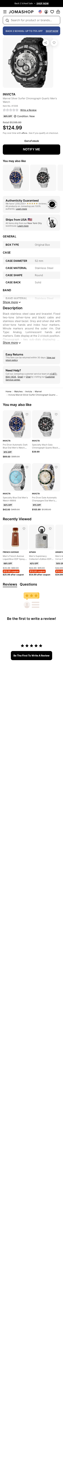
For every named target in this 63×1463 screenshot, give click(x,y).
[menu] (5, 12)
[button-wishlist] (52, 12)
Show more (10, 342)
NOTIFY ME (31, 149)
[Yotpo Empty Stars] (11, 110)
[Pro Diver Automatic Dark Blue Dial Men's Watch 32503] (27, 414)
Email (20, 376)
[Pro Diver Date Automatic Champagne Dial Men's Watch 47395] (56, 467)
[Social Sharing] (45, 42)
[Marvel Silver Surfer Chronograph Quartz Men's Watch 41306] (54, 42)
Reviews (10, 584)
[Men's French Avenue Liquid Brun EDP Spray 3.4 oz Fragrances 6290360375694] (24, 528)
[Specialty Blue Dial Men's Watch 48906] (27, 467)
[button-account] (46, 12)
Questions (28, 584)
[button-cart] (58, 12)
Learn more (21, 208)
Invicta (28, 391)
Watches (18, 391)
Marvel (38, 391)
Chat (28, 376)
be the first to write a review (31, 655)
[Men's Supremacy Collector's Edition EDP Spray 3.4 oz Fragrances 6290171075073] (50, 528)
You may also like (14, 161)
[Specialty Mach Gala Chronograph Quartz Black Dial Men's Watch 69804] (56, 414)
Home (8, 391)
